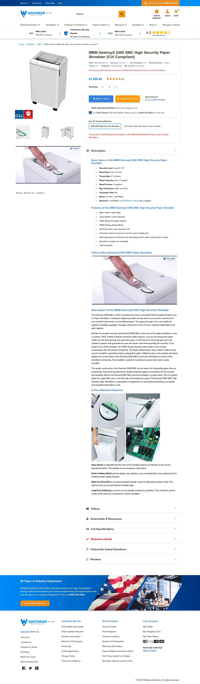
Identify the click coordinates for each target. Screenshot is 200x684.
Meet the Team (28, 657)
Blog (60, 3)
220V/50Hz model (129, 201)
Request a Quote (29, 647)
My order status (151, 636)
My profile (148, 626)
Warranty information (112, 646)
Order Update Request (72, 631)
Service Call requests (113, 641)
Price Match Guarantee (72, 626)
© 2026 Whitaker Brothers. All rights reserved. (158, 680)
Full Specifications (101, 528)
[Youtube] (37, 668)
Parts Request (109, 631)
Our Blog (25, 652)
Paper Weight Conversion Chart (117, 651)
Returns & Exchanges (71, 641)
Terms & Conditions (71, 661)
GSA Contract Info (29, 661)
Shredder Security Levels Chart (117, 661)
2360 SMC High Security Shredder (105, 126)
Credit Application (70, 651)
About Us (24, 3)
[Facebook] (24, 668)
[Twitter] (30, 668)
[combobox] (100, 14)
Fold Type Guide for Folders (116, 656)
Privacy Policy (68, 656)
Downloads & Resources (105, 518)
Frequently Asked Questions (107, 549)
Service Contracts (110, 636)
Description (97, 150)
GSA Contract (102, 113)
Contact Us (37, 3)
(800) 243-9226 (146, 113)
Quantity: (94, 86)
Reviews (94, 559)
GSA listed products (123, 35)
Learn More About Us (35, 603)
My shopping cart (151, 631)
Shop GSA (49, 3)
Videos (94, 508)
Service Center (109, 626)
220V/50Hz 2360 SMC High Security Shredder (142, 126)
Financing (66, 646)
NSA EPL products (44, 35)
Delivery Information (71, 636)
